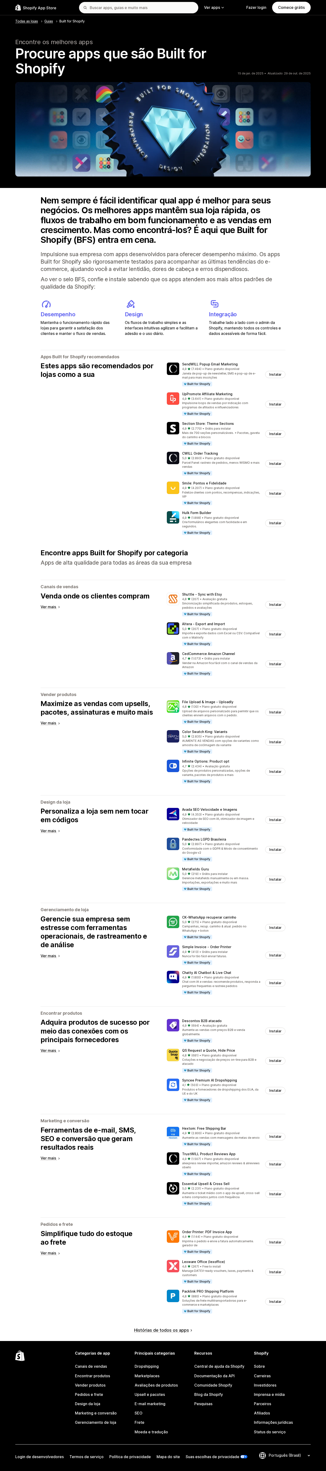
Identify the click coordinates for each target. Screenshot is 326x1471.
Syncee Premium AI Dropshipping (209, 1080)
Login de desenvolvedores (39, 1456)
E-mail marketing (150, 1403)
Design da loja (87, 1403)
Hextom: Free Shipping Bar (204, 1128)
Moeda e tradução (151, 1431)
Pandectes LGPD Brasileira (204, 839)
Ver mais (49, 606)
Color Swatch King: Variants (204, 732)
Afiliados (262, 1413)
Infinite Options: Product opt (205, 761)
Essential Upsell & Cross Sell (206, 1184)
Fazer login (256, 7)
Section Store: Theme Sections (208, 423)
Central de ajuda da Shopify (219, 1366)
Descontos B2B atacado (202, 1021)
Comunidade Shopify (213, 1385)
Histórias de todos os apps (161, 1330)
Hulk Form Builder (196, 513)
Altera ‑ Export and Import (203, 624)
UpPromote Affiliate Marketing (207, 394)
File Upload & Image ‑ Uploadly (207, 702)
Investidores (265, 1385)
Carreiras (262, 1375)
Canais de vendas (91, 1366)
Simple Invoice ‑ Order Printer (206, 947)
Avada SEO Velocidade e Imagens (209, 809)
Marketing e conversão (96, 1413)
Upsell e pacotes (150, 1394)
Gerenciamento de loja (95, 1422)
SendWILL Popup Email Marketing (210, 364)
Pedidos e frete (89, 1394)
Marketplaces (147, 1375)
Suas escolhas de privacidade (212, 1456)
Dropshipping (147, 1366)
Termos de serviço (86, 1456)
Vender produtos (90, 1385)
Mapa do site (168, 1456)
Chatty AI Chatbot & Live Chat (206, 973)
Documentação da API (214, 1375)
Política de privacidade (130, 1456)
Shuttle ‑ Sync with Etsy (202, 594)
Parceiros (262, 1403)
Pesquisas (203, 1403)
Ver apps (212, 7)
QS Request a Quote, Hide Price (208, 1050)
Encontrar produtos (92, 1375)
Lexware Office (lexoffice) (203, 1262)
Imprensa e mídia (269, 1394)
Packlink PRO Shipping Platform (208, 1291)
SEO (138, 1413)
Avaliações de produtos (156, 1385)
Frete (139, 1422)
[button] (226, 375)
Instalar (275, 374)
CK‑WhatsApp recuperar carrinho (209, 917)
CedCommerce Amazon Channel (208, 654)
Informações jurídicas (273, 1422)
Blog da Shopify (208, 1394)
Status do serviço (270, 1431)
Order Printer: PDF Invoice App (207, 1232)
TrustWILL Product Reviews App (209, 1154)
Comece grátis (291, 7)
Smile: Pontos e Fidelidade (204, 483)
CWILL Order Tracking (200, 453)
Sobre (259, 1366)
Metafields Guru (195, 869)
